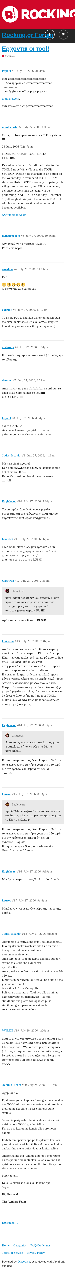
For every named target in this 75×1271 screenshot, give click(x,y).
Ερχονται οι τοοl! (25, 48)
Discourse (24, 1261)
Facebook (50, 34)
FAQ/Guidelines (40, 1245)
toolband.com (10, 98)
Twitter (63, 34)
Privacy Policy (36, 1252)
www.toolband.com (14, 214)
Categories (20, 1245)
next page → (10, 1222)
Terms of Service (12, 1252)
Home (6, 1245)
